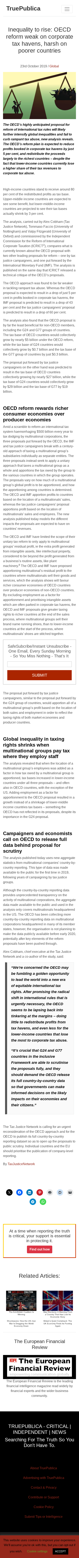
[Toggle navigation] (67, 9)
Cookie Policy (44, 1507)
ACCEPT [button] (60, 1551)
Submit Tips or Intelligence (44, 1516)
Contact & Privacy (44, 1487)
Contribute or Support (43, 1497)
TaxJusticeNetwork (21, 1164)
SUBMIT (39, 675)
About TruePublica (43, 1468)
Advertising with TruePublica (43, 1478)
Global (54, 66)
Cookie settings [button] (37, 1551)
